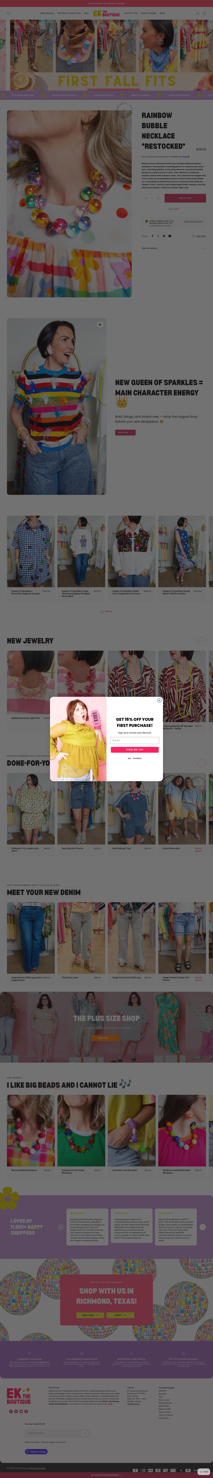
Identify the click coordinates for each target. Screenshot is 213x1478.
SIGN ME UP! (135, 749)
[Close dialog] (159, 700)
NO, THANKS (135, 758)
